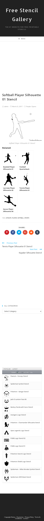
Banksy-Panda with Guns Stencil (22, 407)
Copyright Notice (9, 517)
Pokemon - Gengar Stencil (20, 392)
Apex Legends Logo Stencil (20, 430)
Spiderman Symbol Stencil (20, 384)
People (28, 106)
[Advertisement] (22, 70)
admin (6, 106)
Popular (7, 369)
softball (20, 218)
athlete (8, 218)
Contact (25, 518)
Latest (14, 369)
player (14, 218)
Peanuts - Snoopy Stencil (19, 376)
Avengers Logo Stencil (18, 415)
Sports (34, 106)
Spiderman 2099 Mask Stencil (21, 477)
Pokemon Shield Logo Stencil (21, 461)
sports (26, 218)
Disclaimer (20, 517)
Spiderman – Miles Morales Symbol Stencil (25, 469)
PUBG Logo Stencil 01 (18, 446)
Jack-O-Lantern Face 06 (18, 399)
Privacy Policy (29, 517)
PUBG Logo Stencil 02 (18, 438)
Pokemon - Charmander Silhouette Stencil (25, 422)
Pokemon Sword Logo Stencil (21, 454)
